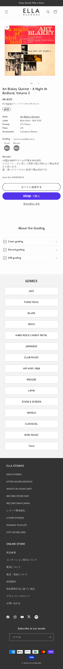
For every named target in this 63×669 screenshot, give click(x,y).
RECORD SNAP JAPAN (18, 503)
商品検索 (11, 552)
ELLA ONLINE (35, 663)
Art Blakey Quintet (30, 116)
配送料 (8, 104)
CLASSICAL (31, 423)
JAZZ (6, 109)
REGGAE (31, 379)
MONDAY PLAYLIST (16, 525)
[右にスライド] (38, 83)
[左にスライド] (24, 83)
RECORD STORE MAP (17, 496)
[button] (6, 11)
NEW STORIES (14, 474)
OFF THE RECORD (16, 532)
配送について (13, 567)
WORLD (31, 412)
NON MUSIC (31, 434)
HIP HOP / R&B (31, 368)
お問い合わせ (13, 603)
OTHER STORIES (15, 517)
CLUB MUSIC (31, 357)
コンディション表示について (24, 139)
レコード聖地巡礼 (15, 510)
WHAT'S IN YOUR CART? (19, 488)
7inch (32, 446)
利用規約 (11, 581)
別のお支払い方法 (31, 203)
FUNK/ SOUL (31, 302)
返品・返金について (17, 574)
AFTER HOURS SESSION (19, 481)
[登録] (49, 637)
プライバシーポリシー (18, 596)
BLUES (31, 313)
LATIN (31, 390)
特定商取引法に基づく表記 (20, 588)
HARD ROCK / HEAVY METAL (31, 335)
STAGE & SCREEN (31, 401)
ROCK (31, 324)
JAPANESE (31, 346)
